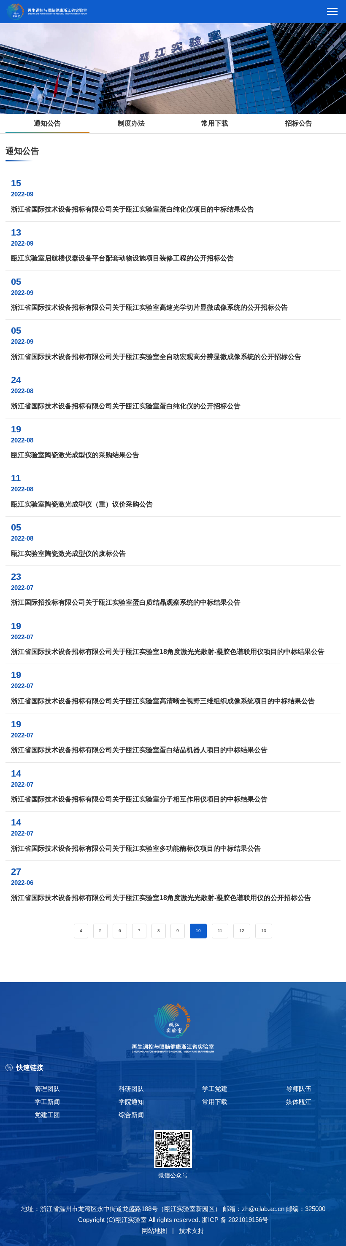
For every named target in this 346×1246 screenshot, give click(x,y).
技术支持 (191, 1230)
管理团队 (47, 1088)
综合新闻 (131, 1114)
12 (241, 930)
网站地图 (154, 1230)
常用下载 (214, 123)
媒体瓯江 (298, 1101)
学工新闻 (47, 1101)
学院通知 (131, 1101)
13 (263, 930)
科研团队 (131, 1088)
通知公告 (47, 123)
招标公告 (298, 123)
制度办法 (131, 123)
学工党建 (214, 1088)
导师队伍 (298, 1088)
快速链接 (29, 1067)
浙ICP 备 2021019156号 (235, 1219)
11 (220, 930)
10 (198, 930)
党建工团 (47, 1114)
